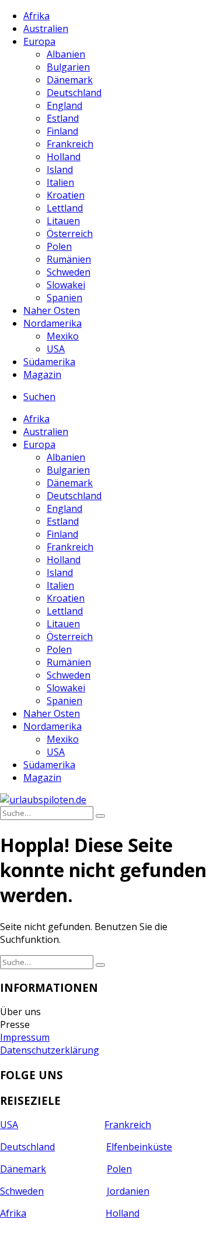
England (64, 105)
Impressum (25, 1037)
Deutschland (74, 92)
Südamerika (49, 361)
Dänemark (70, 79)
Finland (62, 131)
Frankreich (70, 143)
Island (60, 169)
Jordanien (128, 1191)
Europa (39, 41)
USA (56, 348)
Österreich (70, 233)
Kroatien (66, 195)
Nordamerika (52, 323)
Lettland (65, 208)
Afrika (36, 15)
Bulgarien (68, 67)
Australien (45, 28)
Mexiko (63, 336)
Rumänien (69, 259)
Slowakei (66, 284)
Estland (63, 118)
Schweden (68, 272)
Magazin (42, 374)
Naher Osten (51, 310)
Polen (59, 246)
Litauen (63, 220)
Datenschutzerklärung (49, 1050)
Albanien (66, 54)
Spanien (64, 297)
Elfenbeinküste (139, 1146)
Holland (63, 156)
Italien (60, 182)
